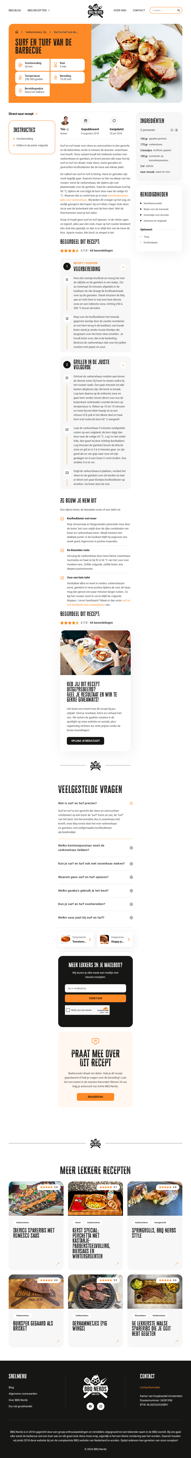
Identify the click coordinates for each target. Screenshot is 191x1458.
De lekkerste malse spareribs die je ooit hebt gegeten (151, 1328)
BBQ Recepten (37, 10)
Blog (11, 1387)
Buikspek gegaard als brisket (33, 1326)
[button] (94, 266)
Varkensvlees (34, 32)
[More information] (68, 129)
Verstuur (95, 998)
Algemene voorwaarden (23, 1393)
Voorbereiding (24, 138)
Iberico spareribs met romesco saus (34, 1233)
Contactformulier (150, 1387)
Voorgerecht (160, 1222)
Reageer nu (95, 1096)
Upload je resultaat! (85, 740)
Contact (139, 10)
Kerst (78, 1222)
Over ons (120, 10)
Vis (44, 32)
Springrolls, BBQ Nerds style (154, 1233)
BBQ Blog (15, 10)
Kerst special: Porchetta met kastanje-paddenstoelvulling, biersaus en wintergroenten (91, 1243)
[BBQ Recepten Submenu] (49, 10)
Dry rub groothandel (20, 1406)
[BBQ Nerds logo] (95, 10)
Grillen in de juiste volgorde (32, 145)
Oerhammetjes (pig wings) (90, 1326)
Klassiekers (140, 1315)
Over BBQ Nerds (18, 1400)
